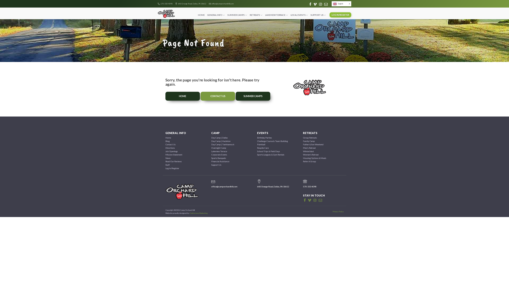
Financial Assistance (220, 161)
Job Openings (171, 151)
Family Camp (309, 141)
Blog (167, 141)
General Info (214, 15)
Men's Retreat (309, 148)
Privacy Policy (338, 211)
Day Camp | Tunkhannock (222, 144)
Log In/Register (340, 15)
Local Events (298, 15)
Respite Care (263, 148)
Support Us (317, 15)
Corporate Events (219, 154)
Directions (170, 148)
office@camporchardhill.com (223, 4)
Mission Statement (173, 154)
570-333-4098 (166, 4)
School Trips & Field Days (268, 151)
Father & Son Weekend (313, 144)
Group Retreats (310, 137)
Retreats (255, 15)
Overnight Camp (218, 148)
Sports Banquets (218, 158)
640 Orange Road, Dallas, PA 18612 (192, 4)
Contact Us (217, 96)
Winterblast (308, 151)
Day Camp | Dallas (219, 137)
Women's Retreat (311, 154)
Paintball (261, 144)
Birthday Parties (264, 137)
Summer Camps (236, 15)
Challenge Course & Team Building (272, 141)
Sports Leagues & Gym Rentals (270, 154)
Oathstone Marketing (199, 213)
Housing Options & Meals (314, 158)
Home (201, 15)
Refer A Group (309, 161)
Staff (167, 165)
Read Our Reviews (173, 161)
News (168, 158)
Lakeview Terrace (275, 15)
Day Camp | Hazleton (221, 141)
